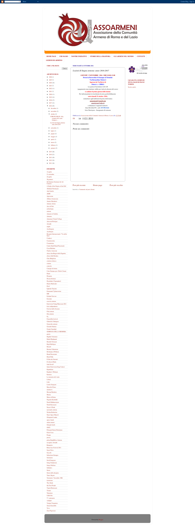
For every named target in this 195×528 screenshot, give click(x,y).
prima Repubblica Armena (54, 440)
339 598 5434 (104, 108)
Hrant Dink (50, 357)
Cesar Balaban (51, 248)
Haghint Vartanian (52, 337)
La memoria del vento (53, 377)
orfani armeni (51, 422)
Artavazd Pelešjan (52, 221)
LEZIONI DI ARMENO (54, 60)
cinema (49, 263)
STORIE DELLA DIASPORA (100, 56)
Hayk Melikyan (51, 344)
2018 (50, 100)
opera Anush (50, 420)
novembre (54, 111)
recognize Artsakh (52, 443)
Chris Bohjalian (51, 258)
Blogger (101, 520)
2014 (50, 154)
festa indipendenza (52, 306)
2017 (50, 103)
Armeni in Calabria (52, 214)
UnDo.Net (50, 495)
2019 (50, 97)
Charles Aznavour (52, 251)
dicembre (54, 108)
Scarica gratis (132, 87)
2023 (50, 86)
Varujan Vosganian (52, 503)
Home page (97, 185)
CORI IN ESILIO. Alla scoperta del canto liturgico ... (56, 118)
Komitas (49, 374)
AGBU (49, 194)
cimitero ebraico (51, 261)
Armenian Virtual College (54, 219)
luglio (53, 131)
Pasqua (49, 435)
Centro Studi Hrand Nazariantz (56, 246)
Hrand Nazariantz (52, 354)
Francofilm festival (52, 319)
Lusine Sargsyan (51, 384)
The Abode (50, 483)
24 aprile (49, 177)
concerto (49, 266)
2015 (50, 152)
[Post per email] (79, 118)
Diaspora (49, 276)
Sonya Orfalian (51, 465)
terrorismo (50, 480)
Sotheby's (49, 468)
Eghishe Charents (52, 289)
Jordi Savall (50, 364)
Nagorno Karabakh (52, 400)
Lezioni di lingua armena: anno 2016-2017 (57, 123)
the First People (51, 485)
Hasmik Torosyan (52, 342)
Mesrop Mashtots (52, 392)
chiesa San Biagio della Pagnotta (56, 253)
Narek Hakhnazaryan (53, 402)
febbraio (53, 145)
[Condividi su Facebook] (90, 118)
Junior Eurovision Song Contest (56, 367)
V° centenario (51, 498)
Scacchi (49, 453)
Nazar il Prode (51, 407)
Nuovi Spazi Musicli (53, 415)
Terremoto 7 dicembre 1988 (55, 478)
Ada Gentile (50, 191)
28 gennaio (50, 179)
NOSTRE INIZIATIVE (79, 56)
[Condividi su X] (88, 118)
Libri (48, 382)
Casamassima (51, 241)
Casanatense (50, 243)
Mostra (49, 395)
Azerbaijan (50, 232)
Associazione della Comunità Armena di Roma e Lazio (97, 115)
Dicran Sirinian (51, 279)
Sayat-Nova (50, 450)
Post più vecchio (116, 185)
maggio (53, 137)
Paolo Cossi (50, 432)
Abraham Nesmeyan (52, 189)
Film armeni (50, 311)
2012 (50, 160)
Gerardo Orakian (51, 326)
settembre (54, 128)
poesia (48, 437)
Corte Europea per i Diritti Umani (56, 271)
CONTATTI (141, 56)
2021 (50, 91)
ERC (48, 294)
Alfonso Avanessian (52, 199)
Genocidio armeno (52, 324)
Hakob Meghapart (52, 339)
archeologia (50, 209)
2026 (50, 77)
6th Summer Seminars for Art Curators (55, 183)
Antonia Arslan (51, 204)
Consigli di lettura (52, 268)
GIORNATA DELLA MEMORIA (56, 332)
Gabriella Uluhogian (53, 321)
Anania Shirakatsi (52, 201)
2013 (50, 157)
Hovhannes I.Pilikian (53, 352)
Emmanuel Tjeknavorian (54, 291)
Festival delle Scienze (53, 309)
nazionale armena (52, 410)
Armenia (49, 216)
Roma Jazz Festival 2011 (54, 448)
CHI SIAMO (63, 56)
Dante (48, 274)
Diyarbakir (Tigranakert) (54, 281)
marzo (53, 142)
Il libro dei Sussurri (52, 359)
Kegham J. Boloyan (52, 372)
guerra (48, 334)
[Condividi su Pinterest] (92, 118)
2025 (50, 80)
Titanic (49, 491)
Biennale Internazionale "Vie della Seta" (57, 235)
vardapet (49, 501)
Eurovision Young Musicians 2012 (56, 304)
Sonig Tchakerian (52, 463)
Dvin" (48, 286)
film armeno (50, 314)
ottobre (53, 114)
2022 (50, 88)
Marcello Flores (51, 387)
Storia (48, 470)
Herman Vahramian (52, 349)
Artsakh (49, 224)
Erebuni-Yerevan (51, 296)
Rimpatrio (50, 445)
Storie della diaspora (53, 473)
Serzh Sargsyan (51, 460)
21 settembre (50, 174)
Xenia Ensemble (51, 506)
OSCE (48, 427)
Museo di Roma (51, 397)
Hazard (49, 347)
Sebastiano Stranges (52, 455)
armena (49, 211)
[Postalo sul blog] (86, 118)
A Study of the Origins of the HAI (56, 186)
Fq (47, 316)
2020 (50, 94)
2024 (50, 83)
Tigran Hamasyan (52, 488)
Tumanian (49, 493)
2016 (50, 106)
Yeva (48, 508)
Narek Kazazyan (51, 405)
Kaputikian (50, 369)
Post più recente (79, 185)
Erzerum (49, 299)
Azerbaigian (50, 229)
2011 (50, 163)
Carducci (49, 238)
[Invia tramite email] (83, 118)
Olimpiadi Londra (52, 417)
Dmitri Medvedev (52, 284)
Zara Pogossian (51, 511)
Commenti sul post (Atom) (86, 189)
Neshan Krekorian (52, 412)
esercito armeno (51, 301)
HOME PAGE (51, 56)
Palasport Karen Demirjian (54, 430)
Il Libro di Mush (51, 362)
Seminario (50, 458)
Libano (49, 379)
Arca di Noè (50, 206)
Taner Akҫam (51, 475)
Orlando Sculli (51, 425)
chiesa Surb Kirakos (52, 256)
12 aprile (49, 172)
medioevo (49, 390)
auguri (48, 226)
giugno (53, 134)
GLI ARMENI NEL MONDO (124, 56)
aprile (53, 139)
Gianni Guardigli (52, 329)
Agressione (50, 196)
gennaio (53, 148)
